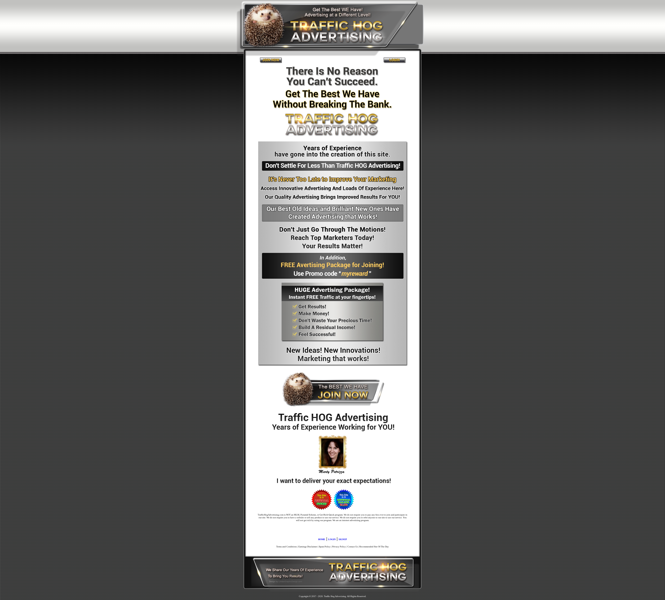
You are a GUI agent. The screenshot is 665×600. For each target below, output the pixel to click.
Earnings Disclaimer (307, 546)
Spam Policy (325, 546)
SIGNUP (343, 539)
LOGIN (332, 539)
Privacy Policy (339, 546)
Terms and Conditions (286, 546)
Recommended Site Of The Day (374, 546)
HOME (321, 539)
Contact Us (352, 546)
